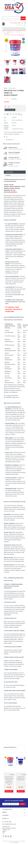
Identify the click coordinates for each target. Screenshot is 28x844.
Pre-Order (9, 791)
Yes (7, 137)
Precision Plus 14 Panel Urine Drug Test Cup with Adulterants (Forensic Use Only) (9, 780)
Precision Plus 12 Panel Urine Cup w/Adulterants (14, 34)
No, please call (9, 139)
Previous (23, 747)
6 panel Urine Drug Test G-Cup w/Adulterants (21, 778)
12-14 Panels (6, 33)
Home (3, 31)
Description (9, 172)
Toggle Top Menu (14, 0)
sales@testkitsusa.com (10, 824)
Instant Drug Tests (10, 31)
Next (25, 747)
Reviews (8, 175)
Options (21, 791)
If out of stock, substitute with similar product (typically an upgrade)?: (13, 133)
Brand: (5, 88)
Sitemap (16, 842)
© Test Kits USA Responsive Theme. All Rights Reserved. (14, 841)
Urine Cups (18, 31)
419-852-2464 (7, 821)
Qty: (6, 106)
